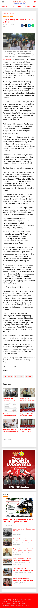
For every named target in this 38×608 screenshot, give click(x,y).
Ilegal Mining (19, 376)
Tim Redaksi (5, 601)
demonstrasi (8, 17)
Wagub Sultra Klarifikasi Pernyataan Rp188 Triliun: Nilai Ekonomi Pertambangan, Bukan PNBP (27, 399)
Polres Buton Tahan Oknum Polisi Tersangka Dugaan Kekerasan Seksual (22, 559)
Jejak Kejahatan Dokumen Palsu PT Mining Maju (24, 530)
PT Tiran (29, 376)
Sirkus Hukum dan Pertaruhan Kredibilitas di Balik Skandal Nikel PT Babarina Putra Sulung (23, 540)
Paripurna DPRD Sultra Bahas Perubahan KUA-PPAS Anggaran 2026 (27, 414)
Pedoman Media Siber (9, 603)
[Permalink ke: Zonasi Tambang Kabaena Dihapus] (10, 392)
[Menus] (3, 2)
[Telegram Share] (29, 25)
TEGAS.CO (7, 60)
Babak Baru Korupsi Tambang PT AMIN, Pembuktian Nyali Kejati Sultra (18, 521)
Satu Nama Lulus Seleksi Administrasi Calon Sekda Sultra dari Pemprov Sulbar (10, 414)
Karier (27, 605)
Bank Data (21, 603)
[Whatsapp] (32, 25)
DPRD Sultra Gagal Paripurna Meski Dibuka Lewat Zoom (26, 430)
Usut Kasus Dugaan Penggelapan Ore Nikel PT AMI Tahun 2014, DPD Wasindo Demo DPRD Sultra (23, 569)
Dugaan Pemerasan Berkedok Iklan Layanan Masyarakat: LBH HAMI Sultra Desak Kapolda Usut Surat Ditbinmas (24, 550)
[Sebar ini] (22, 25)
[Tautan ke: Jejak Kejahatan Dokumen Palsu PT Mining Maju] (7, 532)
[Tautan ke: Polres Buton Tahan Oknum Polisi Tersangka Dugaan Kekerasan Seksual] (7, 562)
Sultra (4, 26)
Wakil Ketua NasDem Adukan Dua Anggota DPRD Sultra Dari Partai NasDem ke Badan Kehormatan (10, 430)
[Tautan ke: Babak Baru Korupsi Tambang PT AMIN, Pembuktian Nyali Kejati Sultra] (19, 507)
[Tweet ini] (25, 25)
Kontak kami (27, 599)
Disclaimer (19, 605)
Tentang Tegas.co (17, 601)
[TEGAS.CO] (19, 2)
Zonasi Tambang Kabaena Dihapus (9, 399)
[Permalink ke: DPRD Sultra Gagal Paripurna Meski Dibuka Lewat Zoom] (27, 423)
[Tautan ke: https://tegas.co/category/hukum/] (34, 495)
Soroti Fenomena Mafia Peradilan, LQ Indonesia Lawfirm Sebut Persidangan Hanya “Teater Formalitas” (24, 579)
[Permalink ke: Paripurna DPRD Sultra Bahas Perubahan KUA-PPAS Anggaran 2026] (27, 408)
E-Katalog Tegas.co (8, 605)
